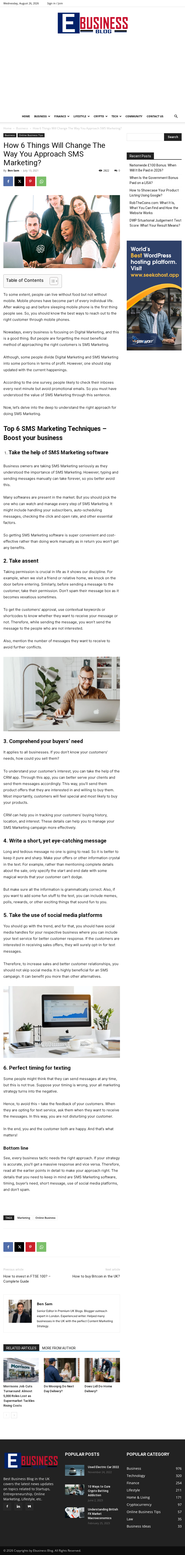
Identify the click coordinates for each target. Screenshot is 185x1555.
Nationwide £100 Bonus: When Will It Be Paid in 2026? (153, 167)
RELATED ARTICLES (21, 1348)
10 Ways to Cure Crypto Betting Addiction (99, 1491)
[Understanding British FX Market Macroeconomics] (74, 1512)
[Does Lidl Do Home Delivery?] (102, 1370)
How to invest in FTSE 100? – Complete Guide (27, 1279)
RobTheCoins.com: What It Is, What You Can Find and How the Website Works (154, 208)
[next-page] (14, 1415)
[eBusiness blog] (92, 23)
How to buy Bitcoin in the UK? (96, 1276)
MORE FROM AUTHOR (59, 1348)
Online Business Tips (31, 135)
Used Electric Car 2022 (103, 1467)
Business (40, 116)
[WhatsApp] (41, 181)
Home (26, 116)
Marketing (23, 1217)
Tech (115, 116)
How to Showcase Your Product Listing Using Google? (154, 192)
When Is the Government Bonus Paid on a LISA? (154, 180)
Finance (60, 116)
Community (134, 116)
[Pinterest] (30, 181)
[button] (176, 116)
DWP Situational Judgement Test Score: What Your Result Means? (155, 222)
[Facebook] (8, 181)
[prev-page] (6, 1415)
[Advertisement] (92, 74)
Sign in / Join (55, 3)
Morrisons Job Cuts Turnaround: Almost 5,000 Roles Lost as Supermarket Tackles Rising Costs (18, 1395)
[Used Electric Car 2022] (74, 1470)
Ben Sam (13, 170)
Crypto (99, 116)
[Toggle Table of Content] (51, 281)
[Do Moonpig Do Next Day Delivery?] (61, 1370)
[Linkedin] (18, 1506)
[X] (19, 181)
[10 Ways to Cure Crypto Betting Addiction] (74, 1489)
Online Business (45, 1217)
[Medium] (29, 1506)
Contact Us (155, 116)
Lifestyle (79, 116)
